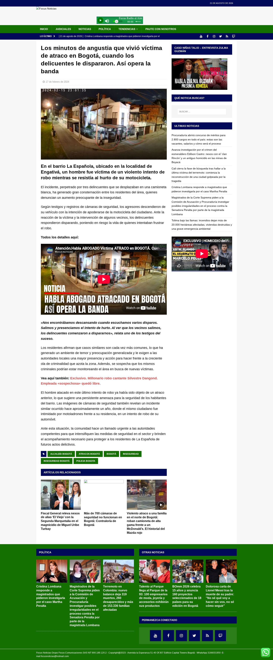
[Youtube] (201, 36)
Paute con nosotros (160, 29)
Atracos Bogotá (89, 454)
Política (105, 29)
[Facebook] (207, 36)
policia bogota (85, 461)
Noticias (85, 29)
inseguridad (131, 454)
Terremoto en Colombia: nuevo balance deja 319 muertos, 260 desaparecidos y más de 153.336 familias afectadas (118, 598)
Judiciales (63, 29)
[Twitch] (233, 36)
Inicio (44, 29)
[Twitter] (220, 36)
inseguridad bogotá (57, 461)
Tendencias (126, 29)
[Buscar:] (202, 111)
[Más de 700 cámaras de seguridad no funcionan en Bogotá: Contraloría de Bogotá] (104, 495)
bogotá (111, 454)
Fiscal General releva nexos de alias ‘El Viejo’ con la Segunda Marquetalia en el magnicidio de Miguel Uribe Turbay (60, 521)
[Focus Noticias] (46, 8)
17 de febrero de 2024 (57, 81)
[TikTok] (227, 36)
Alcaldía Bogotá (61, 454)
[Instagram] (214, 36)
